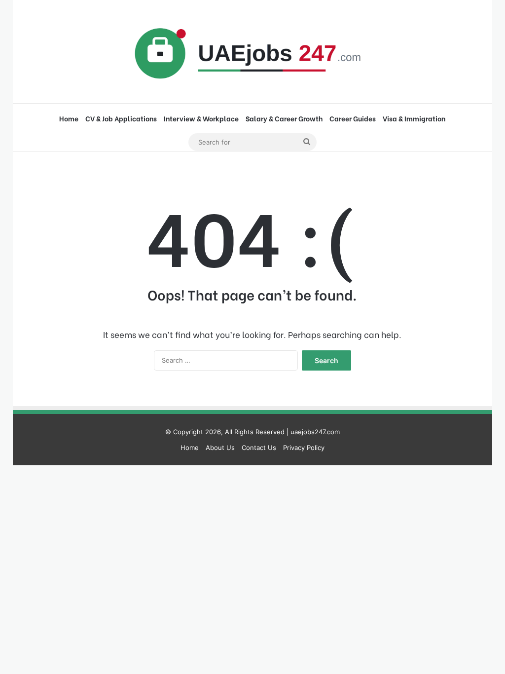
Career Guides (352, 118)
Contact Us (259, 447)
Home (68, 118)
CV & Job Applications (121, 118)
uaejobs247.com (315, 432)
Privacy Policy (304, 447)
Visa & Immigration (414, 118)
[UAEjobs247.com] (252, 51)
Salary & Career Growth (284, 118)
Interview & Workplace (201, 118)
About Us (220, 447)
